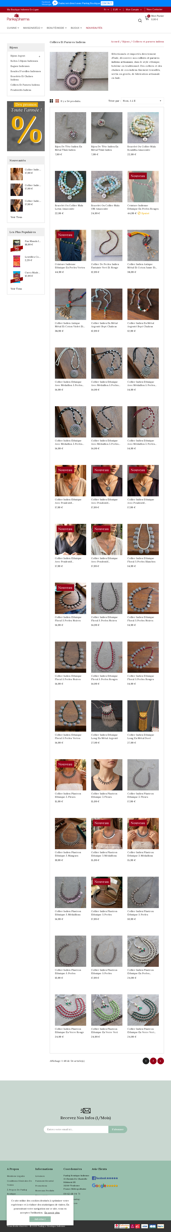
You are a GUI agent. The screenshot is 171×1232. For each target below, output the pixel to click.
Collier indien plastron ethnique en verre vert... (141, 1030)
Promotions (41, 1185)
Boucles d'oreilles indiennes (26, 71)
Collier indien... (33, 169)
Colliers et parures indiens (25, 84)
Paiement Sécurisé (44, 1181)
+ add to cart (67, 128)
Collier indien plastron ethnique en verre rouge (69, 1030)
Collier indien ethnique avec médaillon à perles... (69, 383)
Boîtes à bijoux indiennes (24, 61)
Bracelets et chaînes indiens (22, 78)
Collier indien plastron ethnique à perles (104, 913)
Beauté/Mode (57, 28)
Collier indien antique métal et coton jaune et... (142, 266)
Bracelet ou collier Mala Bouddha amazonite (141, 148)
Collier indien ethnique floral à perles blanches (141, 560)
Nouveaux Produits (44, 1190)
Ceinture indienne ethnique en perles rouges (143, 207)
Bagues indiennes (20, 66)
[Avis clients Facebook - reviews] (105, 1177)
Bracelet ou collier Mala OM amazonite (105, 207)
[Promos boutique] (26, 126)
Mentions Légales (16, 1176)
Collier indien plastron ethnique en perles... (140, 971)
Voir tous (16, 217)
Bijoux (76, 28)
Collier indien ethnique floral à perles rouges (104, 677)
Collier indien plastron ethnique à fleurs (68, 795)
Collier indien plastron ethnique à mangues (68, 854)
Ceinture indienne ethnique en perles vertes (70, 266)
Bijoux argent (18, 55)
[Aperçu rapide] (74, 128)
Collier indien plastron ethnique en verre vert (104, 1030)
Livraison (40, 1176)
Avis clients (99, 1169)
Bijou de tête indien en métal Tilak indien (68, 148)
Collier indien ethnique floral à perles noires (68, 619)
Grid (51, 100)
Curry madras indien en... (33, 272)
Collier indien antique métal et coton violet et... (70, 325)
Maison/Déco (33, 28)
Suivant (160, 1061)
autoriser (40, 1219)
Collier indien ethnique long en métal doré (140, 736)
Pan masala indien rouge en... (33, 241)
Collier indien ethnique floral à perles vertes (68, 736)
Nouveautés (94, 28)
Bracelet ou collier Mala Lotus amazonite (69, 207)
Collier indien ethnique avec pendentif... (68, 501)
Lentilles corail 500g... (33, 256)
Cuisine (13, 28)
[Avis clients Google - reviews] (105, 1185)
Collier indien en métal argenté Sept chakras (104, 325)
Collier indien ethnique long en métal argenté (104, 736)
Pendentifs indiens (21, 90)
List (57, 100)
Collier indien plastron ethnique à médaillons (104, 854)
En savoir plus (52, 1212)
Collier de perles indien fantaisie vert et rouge (105, 266)
